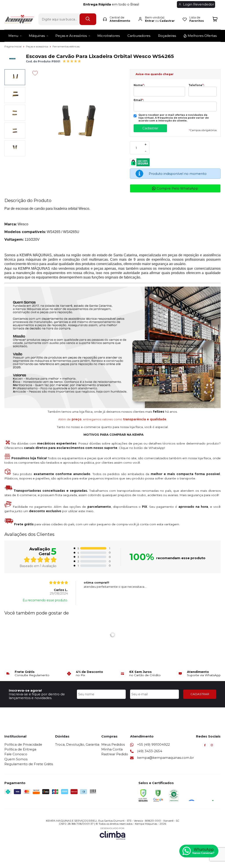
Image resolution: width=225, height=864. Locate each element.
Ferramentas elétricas (66, 46)
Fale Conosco (15, 754)
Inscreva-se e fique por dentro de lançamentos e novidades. (37, 696)
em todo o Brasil (112, 4)
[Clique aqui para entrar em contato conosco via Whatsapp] (198, 851)
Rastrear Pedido (114, 754)
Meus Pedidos (113, 744)
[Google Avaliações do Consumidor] (202, 795)
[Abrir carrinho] (215, 19)
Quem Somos (15, 759)
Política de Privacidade (23, 744)
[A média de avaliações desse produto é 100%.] (72, 61)
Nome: (139, 85)
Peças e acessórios (37, 46)
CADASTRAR (200, 694)
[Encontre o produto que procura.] (88, 19)
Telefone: (196, 85)
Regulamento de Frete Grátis (28, 764)
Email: (139, 100)
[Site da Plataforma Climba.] (112, 833)
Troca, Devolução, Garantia (77, 744)
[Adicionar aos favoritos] (35, 73)
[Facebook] (204, 746)
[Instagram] (211, 746)
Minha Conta (112, 749)
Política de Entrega (20, 749)
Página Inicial (13, 46)
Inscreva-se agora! (25, 690)
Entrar (149, 20)
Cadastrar (167, 20)
